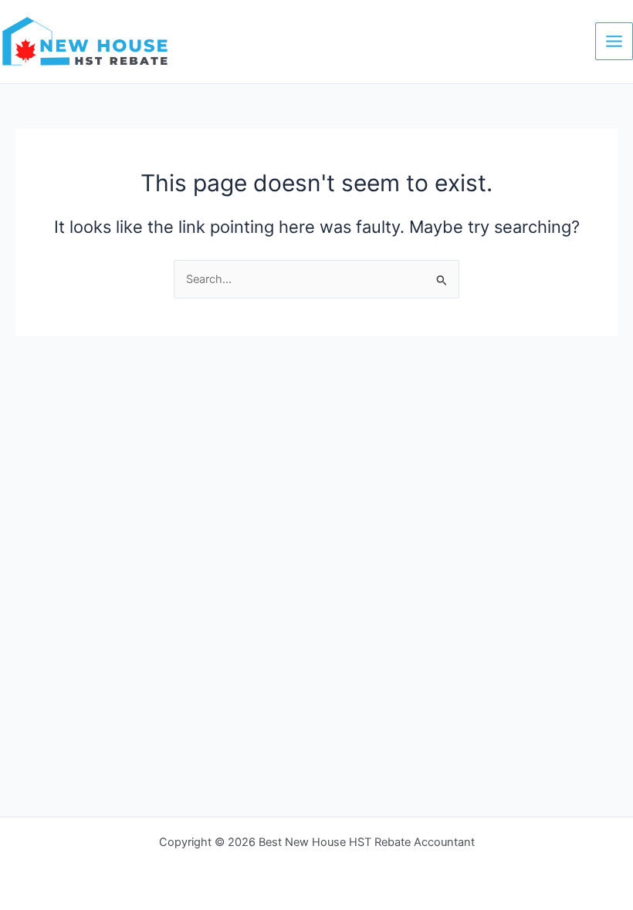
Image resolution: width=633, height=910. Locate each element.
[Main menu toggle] (614, 41)
